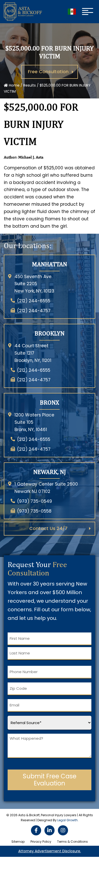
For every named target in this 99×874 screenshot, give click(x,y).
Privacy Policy (40, 841)
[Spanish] (71, 11)
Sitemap (18, 841)
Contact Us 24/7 (48, 528)
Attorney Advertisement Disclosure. (49, 851)
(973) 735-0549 (34, 501)
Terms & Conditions (72, 841)
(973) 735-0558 (34, 511)
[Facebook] (36, 830)
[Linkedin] (49, 830)
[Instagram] (63, 830)
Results (29, 85)
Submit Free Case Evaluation (49, 779)
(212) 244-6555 (33, 301)
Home (14, 85)
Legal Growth (67, 820)
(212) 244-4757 (34, 311)
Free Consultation (48, 71)
